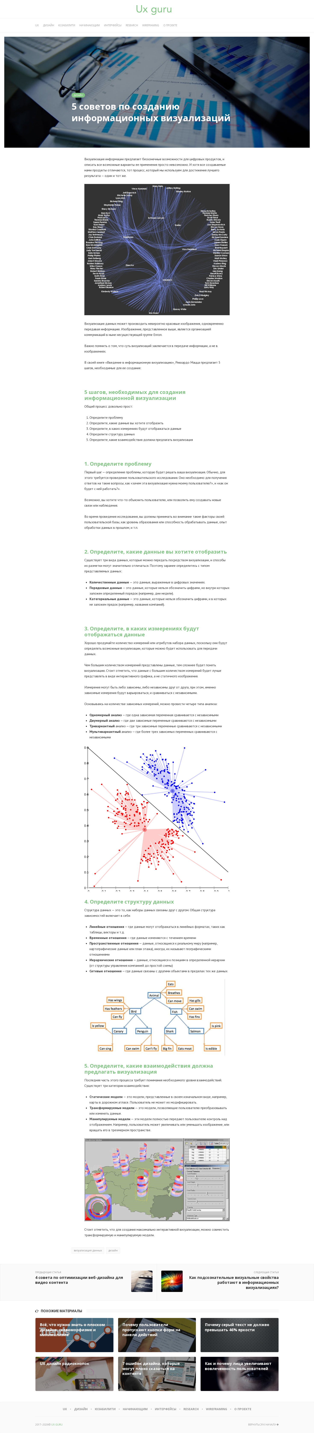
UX (37, 25)
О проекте (170, 25)
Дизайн (48, 25)
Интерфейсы (113, 25)
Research (132, 25)
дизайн (113, 1250)
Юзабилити (66, 25)
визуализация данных (88, 1250)
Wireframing (150, 25)
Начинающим (89, 25)
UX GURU (57, 1424)
